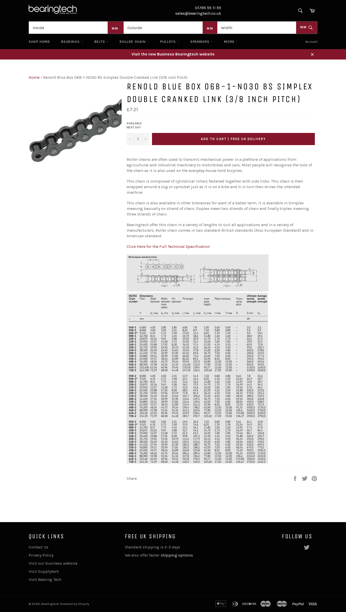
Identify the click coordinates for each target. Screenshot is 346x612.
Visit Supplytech (44, 571)
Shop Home (39, 42)
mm (304, 27)
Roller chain (133, 42)
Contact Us (38, 547)
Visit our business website (53, 563)
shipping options (177, 555)
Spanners (200, 42)
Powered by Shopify (74, 604)
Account (311, 42)
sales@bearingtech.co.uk (198, 13)
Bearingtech (50, 604)
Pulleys (168, 42)
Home (34, 77)
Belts (100, 42)
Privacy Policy (41, 555)
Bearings (71, 42)
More (230, 42)
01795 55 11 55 (208, 7)
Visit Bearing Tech (45, 579)
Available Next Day (134, 125)
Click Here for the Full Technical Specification (168, 246)
